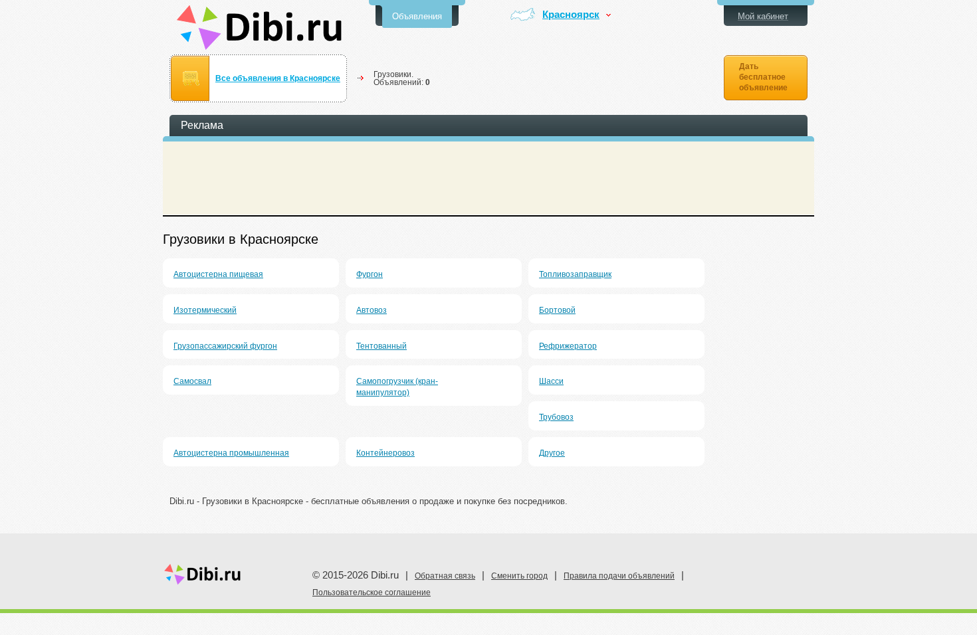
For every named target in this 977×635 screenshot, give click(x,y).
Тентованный (381, 346)
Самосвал (192, 381)
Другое (552, 453)
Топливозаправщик (575, 274)
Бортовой (557, 310)
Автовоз (371, 310)
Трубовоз (556, 417)
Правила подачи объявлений (619, 576)
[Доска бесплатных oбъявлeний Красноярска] (259, 27)
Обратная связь (445, 576)
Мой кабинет (763, 16)
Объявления (417, 16)
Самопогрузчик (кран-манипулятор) (397, 387)
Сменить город (519, 576)
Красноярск (570, 15)
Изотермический (205, 310)
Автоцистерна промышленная (231, 453)
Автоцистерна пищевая (218, 274)
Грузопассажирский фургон (225, 346)
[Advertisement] (488, 178)
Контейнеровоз (385, 453)
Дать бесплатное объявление (763, 77)
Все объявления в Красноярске (277, 78)
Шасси (551, 381)
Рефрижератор (568, 346)
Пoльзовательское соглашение (371, 592)
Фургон (369, 274)
